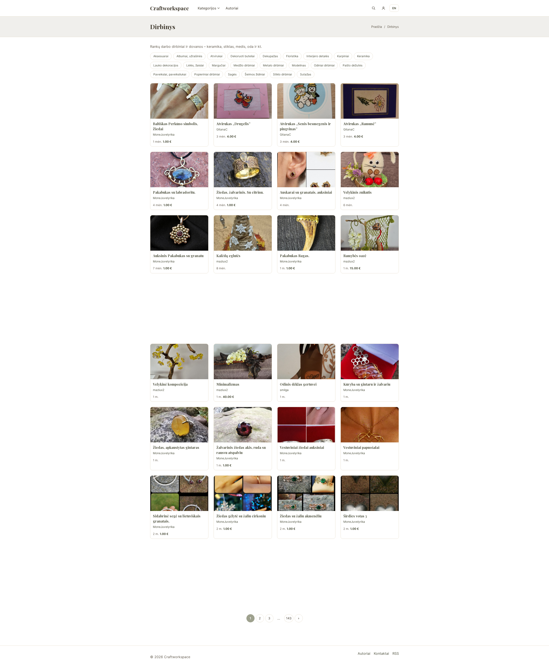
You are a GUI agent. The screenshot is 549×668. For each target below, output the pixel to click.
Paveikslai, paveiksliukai (169, 74)
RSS (395, 653)
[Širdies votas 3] (370, 493)
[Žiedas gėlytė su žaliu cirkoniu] (243, 493)
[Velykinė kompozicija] (179, 361)
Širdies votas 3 (355, 516)
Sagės (232, 74)
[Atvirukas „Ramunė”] (370, 101)
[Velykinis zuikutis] (370, 169)
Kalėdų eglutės (228, 255)
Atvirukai (216, 56)
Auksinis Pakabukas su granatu (178, 255)
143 (288, 618)
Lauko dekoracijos (165, 65)
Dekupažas (270, 56)
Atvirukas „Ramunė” (359, 123)
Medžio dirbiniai (244, 65)
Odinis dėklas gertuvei (298, 384)
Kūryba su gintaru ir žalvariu (366, 384)
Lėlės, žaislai (195, 65)
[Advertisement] (274, 308)
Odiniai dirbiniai (324, 65)
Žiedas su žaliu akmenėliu (300, 516)
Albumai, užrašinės (189, 56)
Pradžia (376, 26)
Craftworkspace (169, 8)
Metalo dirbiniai (273, 65)
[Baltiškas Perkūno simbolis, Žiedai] (179, 101)
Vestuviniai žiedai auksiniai (302, 447)
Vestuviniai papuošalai (361, 447)
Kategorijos (207, 8)
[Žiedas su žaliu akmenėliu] (306, 493)
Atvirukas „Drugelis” (233, 123)
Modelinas (299, 65)
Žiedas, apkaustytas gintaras (176, 447)
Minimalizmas (227, 384)
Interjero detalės (317, 56)
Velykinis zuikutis (357, 192)
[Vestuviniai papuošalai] (370, 424)
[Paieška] (373, 8)
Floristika (292, 56)
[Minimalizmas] (243, 361)
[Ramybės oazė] (370, 233)
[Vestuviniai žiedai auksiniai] (306, 424)
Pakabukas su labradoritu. (174, 192)
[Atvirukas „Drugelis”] (243, 101)
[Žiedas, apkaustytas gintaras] (179, 424)
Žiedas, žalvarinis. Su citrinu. (240, 192)
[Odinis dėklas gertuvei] (306, 361)
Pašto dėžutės (352, 65)
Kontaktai (381, 653)
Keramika (363, 56)
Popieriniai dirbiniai (207, 74)
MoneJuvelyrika (164, 134)
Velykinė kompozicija (170, 384)
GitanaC (222, 129)
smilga (284, 390)
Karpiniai (343, 56)
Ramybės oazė (354, 255)
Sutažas (305, 74)
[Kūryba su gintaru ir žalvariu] (370, 361)
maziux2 (349, 198)
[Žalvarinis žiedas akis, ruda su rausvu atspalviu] (243, 424)
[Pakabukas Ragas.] (306, 233)
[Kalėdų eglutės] (243, 233)
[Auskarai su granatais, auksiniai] (306, 169)
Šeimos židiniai (255, 74)
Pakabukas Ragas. (294, 255)
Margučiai (218, 65)
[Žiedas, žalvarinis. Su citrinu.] (243, 169)
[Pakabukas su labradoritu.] (179, 169)
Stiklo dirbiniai (282, 74)
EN (394, 8)
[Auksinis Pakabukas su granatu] (179, 233)
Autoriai (232, 8)
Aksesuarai (160, 56)
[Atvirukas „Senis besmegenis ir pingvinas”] (306, 101)
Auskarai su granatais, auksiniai (306, 192)
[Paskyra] (383, 8)
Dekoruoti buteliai (243, 56)
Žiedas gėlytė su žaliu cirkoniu (241, 516)
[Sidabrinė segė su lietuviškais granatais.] (179, 493)
